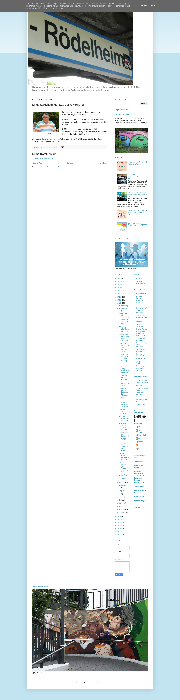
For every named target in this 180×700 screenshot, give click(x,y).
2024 (119, 284)
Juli (120, 494)
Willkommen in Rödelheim (141, 369)
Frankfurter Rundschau (140, 394)
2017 (119, 516)
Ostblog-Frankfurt (142, 329)
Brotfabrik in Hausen (140, 297)
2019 (119, 300)
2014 (119, 525)
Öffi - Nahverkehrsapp (142, 398)
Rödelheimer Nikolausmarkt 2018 (124, 418)
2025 (119, 281)
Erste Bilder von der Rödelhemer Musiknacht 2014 (136, 177)
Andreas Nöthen (141, 431)
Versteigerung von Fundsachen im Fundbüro (124, 446)
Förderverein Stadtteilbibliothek (142, 317)
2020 (119, 297)
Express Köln (140, 405)
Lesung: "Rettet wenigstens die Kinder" (124, 329)
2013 (119, 529)
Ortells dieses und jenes (140, 325)
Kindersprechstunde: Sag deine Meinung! (124, 337)
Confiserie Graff (141, 308)
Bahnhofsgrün (141, 293)
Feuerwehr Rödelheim (139, 311)
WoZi (140, 438)
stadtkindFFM (139, 486)
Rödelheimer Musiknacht (140, 355)
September (123, 486)
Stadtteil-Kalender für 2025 (127, 114)
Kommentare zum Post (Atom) (51, 167)
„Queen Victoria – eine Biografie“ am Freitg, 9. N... (123, 467)
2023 (119, 288)
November (123, 309)
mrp (139, 449)
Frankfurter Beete (142, 380)
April (121, 503)
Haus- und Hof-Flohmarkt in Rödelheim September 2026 (138, 212)
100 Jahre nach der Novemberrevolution (124, 426)
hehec (140, 442)
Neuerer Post (37, 163)
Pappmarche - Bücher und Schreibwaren (141, 334)
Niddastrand (140, 322)
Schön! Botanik (141, 358)
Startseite (70, 163)
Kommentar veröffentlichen (45, 158)
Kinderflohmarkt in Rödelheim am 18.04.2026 (137, 224)
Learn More (142, 6)
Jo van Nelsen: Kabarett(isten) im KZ (124, 456)
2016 (119, 519)
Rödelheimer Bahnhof (140, 350)
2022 (119, 291)
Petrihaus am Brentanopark (140, 339)
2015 (119, 522)
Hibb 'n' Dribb (139, 497)
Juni (121, 497)
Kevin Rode (142, 435)
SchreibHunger (140, 501)
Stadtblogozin (139, 461)
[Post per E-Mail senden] (62, 147)
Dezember (123, 306)
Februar (122, 509)
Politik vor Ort (140, 284)
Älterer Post (102, 163)
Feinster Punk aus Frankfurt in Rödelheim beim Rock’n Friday (137, 194)
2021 (119, 294)
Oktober (122, 483)
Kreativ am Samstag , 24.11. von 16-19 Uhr (123, 404)
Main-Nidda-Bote (142, 386)
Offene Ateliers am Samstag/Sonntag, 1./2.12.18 (124, 436)
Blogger (109, 683)
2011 (119, 535)
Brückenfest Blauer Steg (140, 302)
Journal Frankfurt (142, 383)
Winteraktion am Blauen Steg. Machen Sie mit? (124, 347)
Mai (120, 500)
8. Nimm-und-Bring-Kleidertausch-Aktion (124, 370)
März (121, 506)
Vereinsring (140, 366)
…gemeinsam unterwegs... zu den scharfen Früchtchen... (124, 359)
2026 (119, 278)
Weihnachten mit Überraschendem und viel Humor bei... (124, 318)
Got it (152, 6)
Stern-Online (140, 402)
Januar (122, 512)
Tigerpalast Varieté (140, 362)
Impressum (139, 281)
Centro (138, 305)
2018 (119, 303)
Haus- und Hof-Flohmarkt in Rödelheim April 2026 (138, 163)
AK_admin (142, 427)
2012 (119, 532)
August (122, 491)
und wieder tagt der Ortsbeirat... (124, 412)
